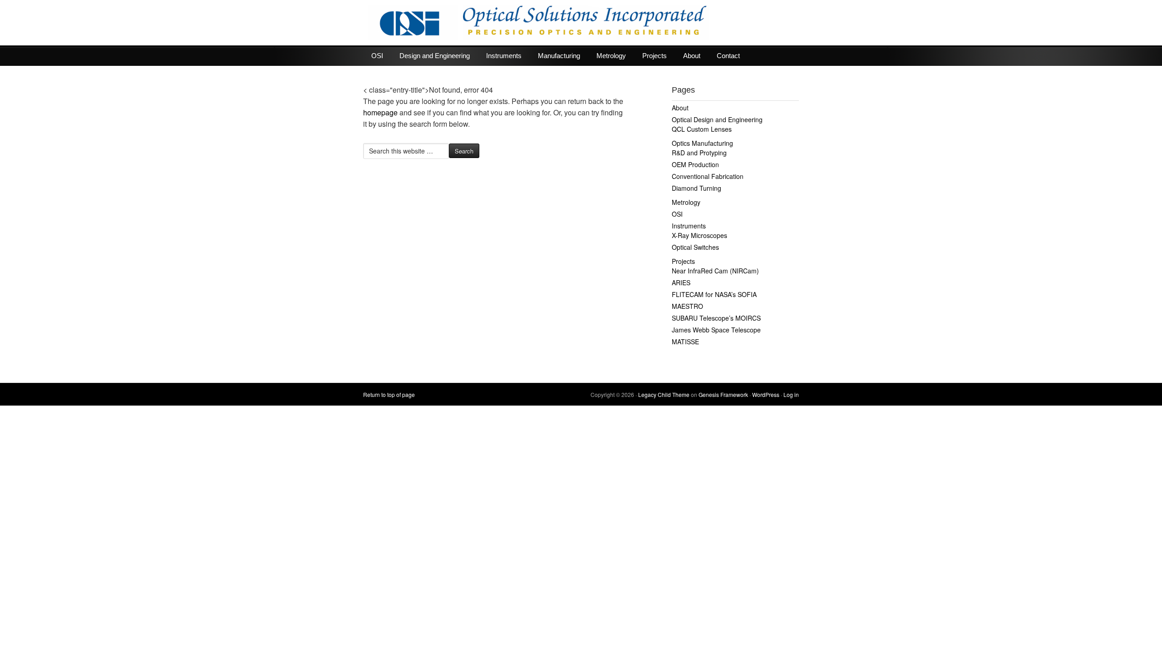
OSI (377, 55)
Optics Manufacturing (702, 143)
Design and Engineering (434, 55)
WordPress (765, 394)
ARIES (681, 282)
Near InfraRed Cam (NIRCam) (715, 270)
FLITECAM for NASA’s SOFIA (714, 294)
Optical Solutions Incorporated (581, 22)
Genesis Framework (723, 394)
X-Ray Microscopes (699, 235)
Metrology (611, 55)
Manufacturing (559, 55)
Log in (791, 394)
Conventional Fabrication (707, 176)
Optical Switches (695, 247)
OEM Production (695, 164)
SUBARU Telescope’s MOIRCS (716, 317)
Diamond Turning (696, 188)
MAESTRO (687, 306)
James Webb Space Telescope (716, 329)
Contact (728, 55)
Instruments (504, 55)
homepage (380, 112)
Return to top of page (389, 394)
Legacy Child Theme (663, 394)
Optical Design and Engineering (717, 119)
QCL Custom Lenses (702, 129)
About (691, 55)
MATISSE (685, 341)
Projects (654, 55)
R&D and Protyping (699, 152)
